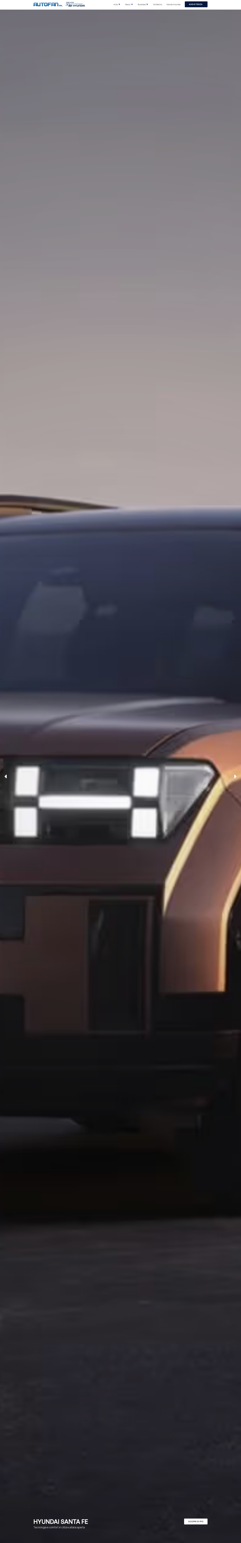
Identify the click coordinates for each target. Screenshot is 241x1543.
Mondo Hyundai (173, 4)
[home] (59, 4)
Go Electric (157, 4)
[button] (117, 4)
